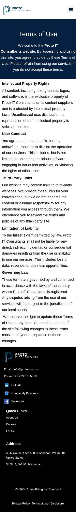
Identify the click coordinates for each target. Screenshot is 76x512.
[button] (70, 9)
